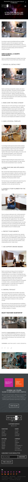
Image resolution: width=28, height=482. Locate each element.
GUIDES (18, 343)
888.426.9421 (14, 425)
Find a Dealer (7, 462)
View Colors (14, 405)
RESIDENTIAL (23, 343)
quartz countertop (11, 332)
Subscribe (22, 457)
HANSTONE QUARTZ (12, 343)
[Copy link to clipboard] (11, 348)
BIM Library (14, 2)
